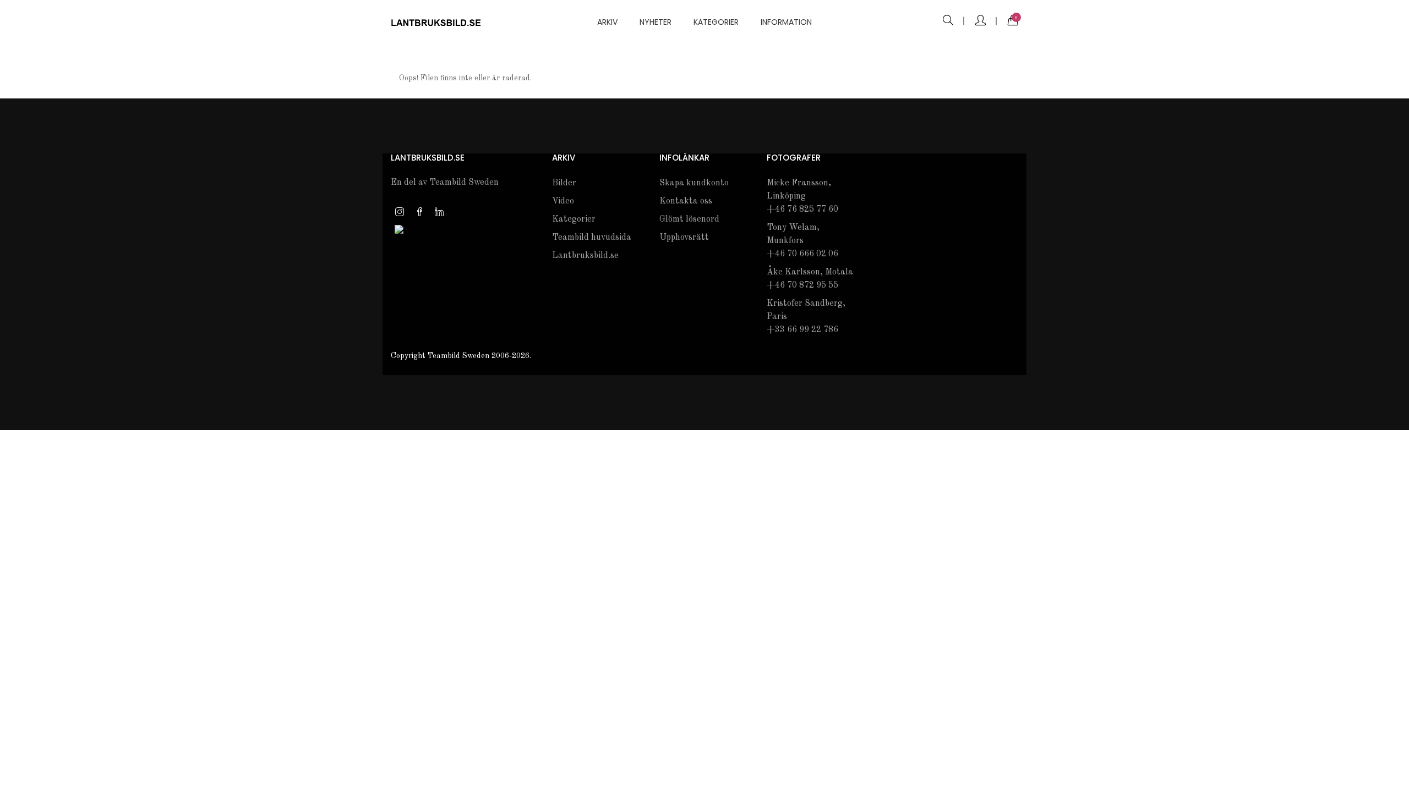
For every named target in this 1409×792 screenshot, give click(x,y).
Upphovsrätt (684, 237)
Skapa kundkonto (694, 183)
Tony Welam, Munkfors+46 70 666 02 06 (802, 240)
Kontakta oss (685, 201)
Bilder (564, 183)
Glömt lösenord (689, 219)
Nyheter (655, 22)
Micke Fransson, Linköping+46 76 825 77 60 (802, 196)
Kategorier (716, 22)
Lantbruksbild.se (585, 255)
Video (563, 201)
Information (786, 22)
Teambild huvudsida (591, 237)
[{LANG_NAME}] (399, 229)
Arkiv (607, 22)
